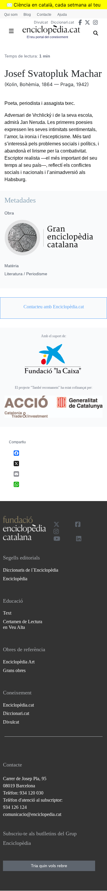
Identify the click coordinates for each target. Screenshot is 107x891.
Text (7, 612)
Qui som (11, 15)
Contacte (44, 15)
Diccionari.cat (62, 22)
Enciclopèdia (15, 578)
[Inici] (51, 30)
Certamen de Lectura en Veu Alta (22, 624)
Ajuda (62, 15)
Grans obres (14, 670)
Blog (27, 15)
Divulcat (41, 22)
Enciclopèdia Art (18, 661)
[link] (53, 307)
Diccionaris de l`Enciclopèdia (30, 570)
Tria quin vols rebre (49, 865)
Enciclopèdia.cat (18, 704)
